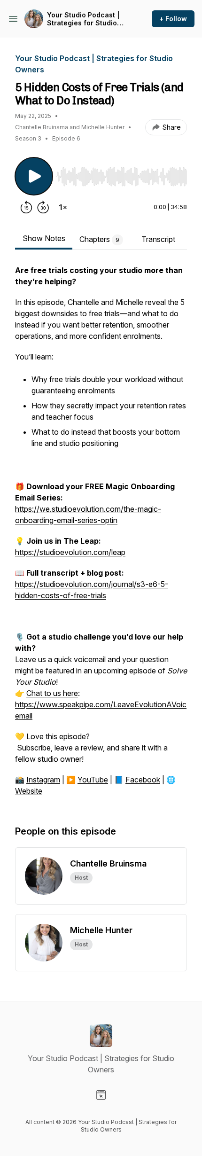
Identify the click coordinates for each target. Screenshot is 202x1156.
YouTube (93, 779)
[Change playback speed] (63, 207)
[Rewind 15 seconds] (26, 207)
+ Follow (173, 19)
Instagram (43, 779)
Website (28, 791)
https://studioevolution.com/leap (70, 552)
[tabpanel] (101, 535)
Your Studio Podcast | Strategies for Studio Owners (83, 19)
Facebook (142, 779)
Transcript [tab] (158, 239)
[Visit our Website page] (101, 1095)
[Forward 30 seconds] (43, 207)
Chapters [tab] (99, 239)
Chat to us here (52, 693)
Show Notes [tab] (44, 238)
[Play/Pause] (34, 176)
